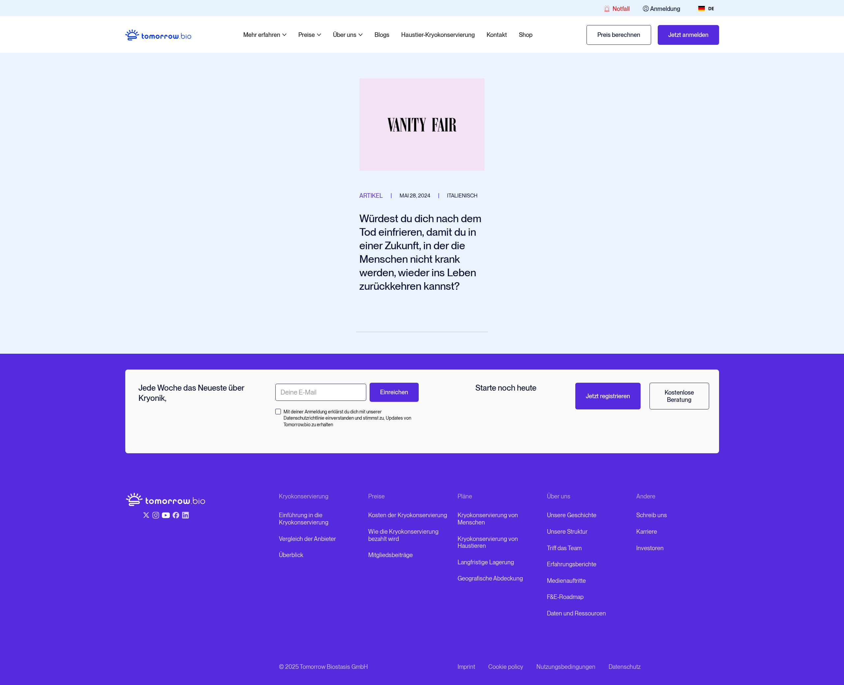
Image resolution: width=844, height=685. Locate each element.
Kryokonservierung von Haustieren (488, 542)
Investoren (650, 548)
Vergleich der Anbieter (307, 538)
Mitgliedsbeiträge (390, 554)
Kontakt (497, 34)
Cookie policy (505, 666)
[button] (264, 35)
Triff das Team (564, 548)
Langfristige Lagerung (486, 562)
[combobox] (706, 8)
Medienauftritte (566, 580)
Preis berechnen (618, 34)
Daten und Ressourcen (576, 613)
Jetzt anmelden (688, 34)
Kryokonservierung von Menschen (488, 519)
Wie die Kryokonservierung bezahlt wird (403, 535)
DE (711, 8)
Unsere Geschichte (571, 515)
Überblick (291, 554)
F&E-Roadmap (565, 596)
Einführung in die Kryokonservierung (303, 519)
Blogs (382, 34)
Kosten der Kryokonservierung (407, 515)
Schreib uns (651, 515)
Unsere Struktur (567, 531)
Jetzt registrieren (608, 396)
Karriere (646, 531)
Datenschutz (625, 666)
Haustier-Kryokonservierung (438, 34)
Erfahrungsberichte (571, 564)
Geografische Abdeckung (490, 578)
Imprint (466, 666)
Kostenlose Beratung (679, 396)
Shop (525, 34)
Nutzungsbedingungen (565, 666)
